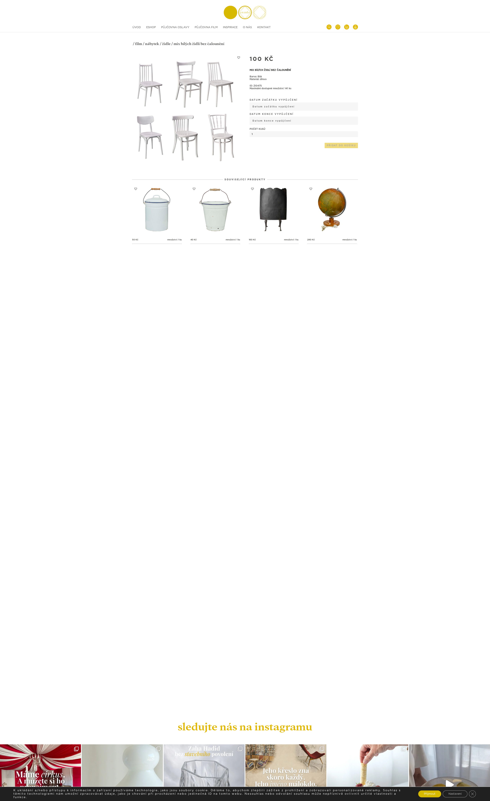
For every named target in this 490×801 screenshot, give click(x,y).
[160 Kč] (274, 210)
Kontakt (264, 27)
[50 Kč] (157, 210)
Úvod (136, 27)
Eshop (151, 27)
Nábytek (152, 44)
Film (138, 44)
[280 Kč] (332, 210)
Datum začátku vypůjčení (274, 100)
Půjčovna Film (206, 27)
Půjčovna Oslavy (175, 27)
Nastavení (455, 794)
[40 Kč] (215, 210)
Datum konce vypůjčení (272, 114)
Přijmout (429, 794)
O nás (247, 27)
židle (166, 44)
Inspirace (230, 27)
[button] (238, 57)
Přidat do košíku (341, 145)
